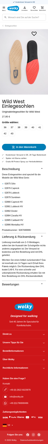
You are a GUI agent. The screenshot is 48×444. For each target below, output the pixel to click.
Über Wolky (8, 359)
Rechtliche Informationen (15, 368)
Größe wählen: (10, 122)
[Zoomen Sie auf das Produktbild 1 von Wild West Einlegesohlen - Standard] (24, 62)
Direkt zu (7, 334)
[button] (34, 33)
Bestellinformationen (13, 351)
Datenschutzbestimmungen (31, 440)
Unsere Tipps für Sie (13, 342)
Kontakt (6, 384)
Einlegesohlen (11, 26)
